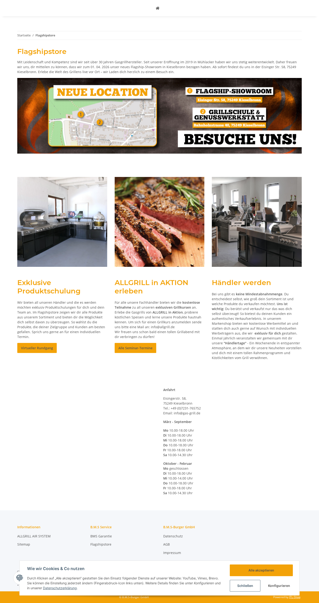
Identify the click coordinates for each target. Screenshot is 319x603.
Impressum (172, 552)
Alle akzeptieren (261, 570)
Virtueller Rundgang (37, 348)
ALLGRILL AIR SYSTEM (34, 536)
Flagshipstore (100, 544)
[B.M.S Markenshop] (157, 8)
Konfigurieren (279, 586)
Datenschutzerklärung (60, 588)
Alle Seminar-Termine (135, 348)
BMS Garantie (101, 536)
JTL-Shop (294, 597)
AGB (166, 544)
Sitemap (23, 544)
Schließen (245, 586)
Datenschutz (173, 536)
